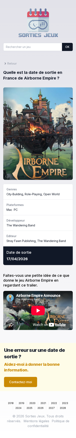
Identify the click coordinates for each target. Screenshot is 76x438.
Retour (12, 63)
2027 (52, 407)
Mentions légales (36, 421)
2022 (54, 403)
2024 (18, 407)
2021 (43, 403)
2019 (21, 403)
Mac (9, 209)
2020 (32, 403)
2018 (11, 403)
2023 (65, 403)
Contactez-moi (20, 382)
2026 (40, 407)
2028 (63, 407)
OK (67, 47)
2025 (29, 407)
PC (16, 209)
